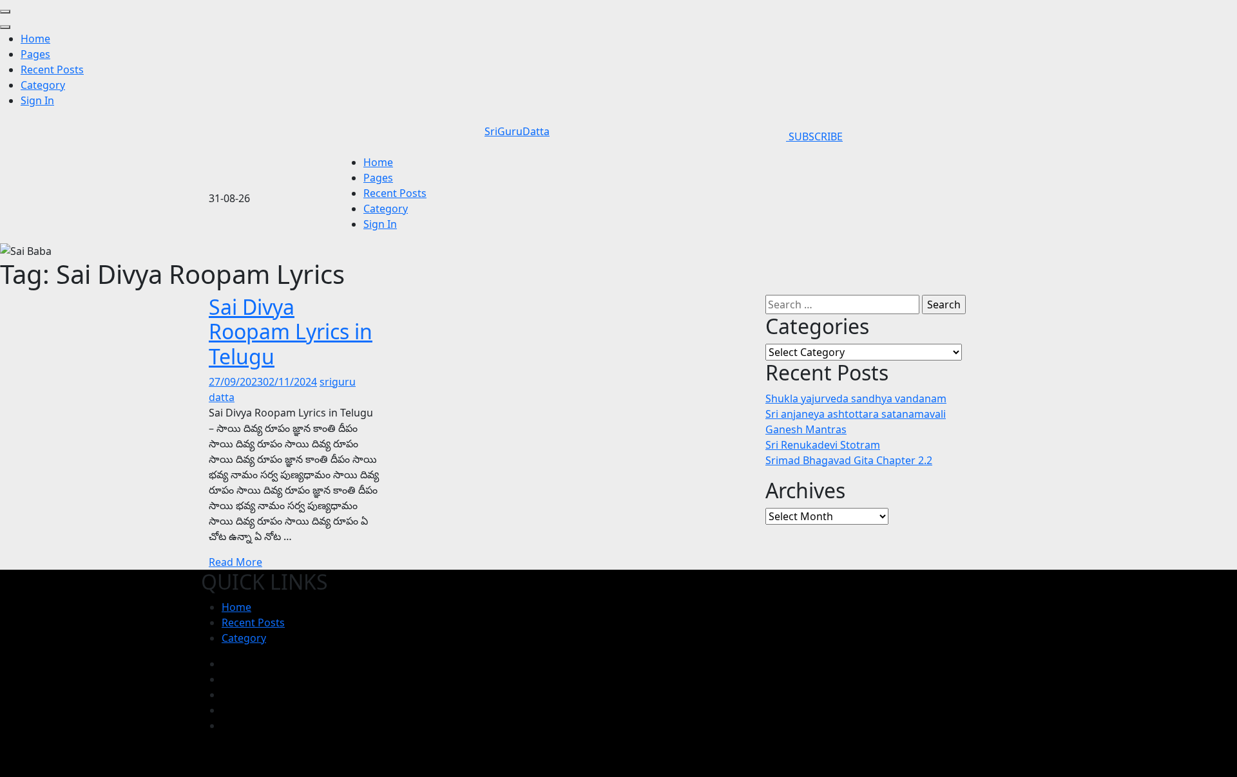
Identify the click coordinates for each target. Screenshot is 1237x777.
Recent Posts (52, 69)
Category (43, 85)
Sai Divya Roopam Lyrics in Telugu (290, 331)
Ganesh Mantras (806, 429)
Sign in (37, 100)
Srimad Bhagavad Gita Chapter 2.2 (848, 460)
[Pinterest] (225, 710)
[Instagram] (225, 679)
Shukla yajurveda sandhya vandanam (855, 398)
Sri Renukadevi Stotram (822, 445)
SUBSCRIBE (814, 136)
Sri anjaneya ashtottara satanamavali (855, 414)
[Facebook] (225, 664)
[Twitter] (225, 695)
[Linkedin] (225, 725)
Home (35, 39)
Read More (235, 562)
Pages (35, 54)
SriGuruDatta (517, 131)
